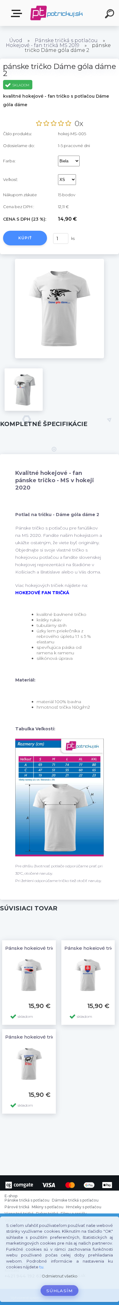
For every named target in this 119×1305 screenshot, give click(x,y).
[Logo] (57, 13)
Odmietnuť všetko (60, 1276)
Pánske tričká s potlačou (66, 40)
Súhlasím (59, 1290)
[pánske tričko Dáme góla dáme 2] (59, 261)
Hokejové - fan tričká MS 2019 (42, 45)
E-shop (17, 13)
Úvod (15, 40)
